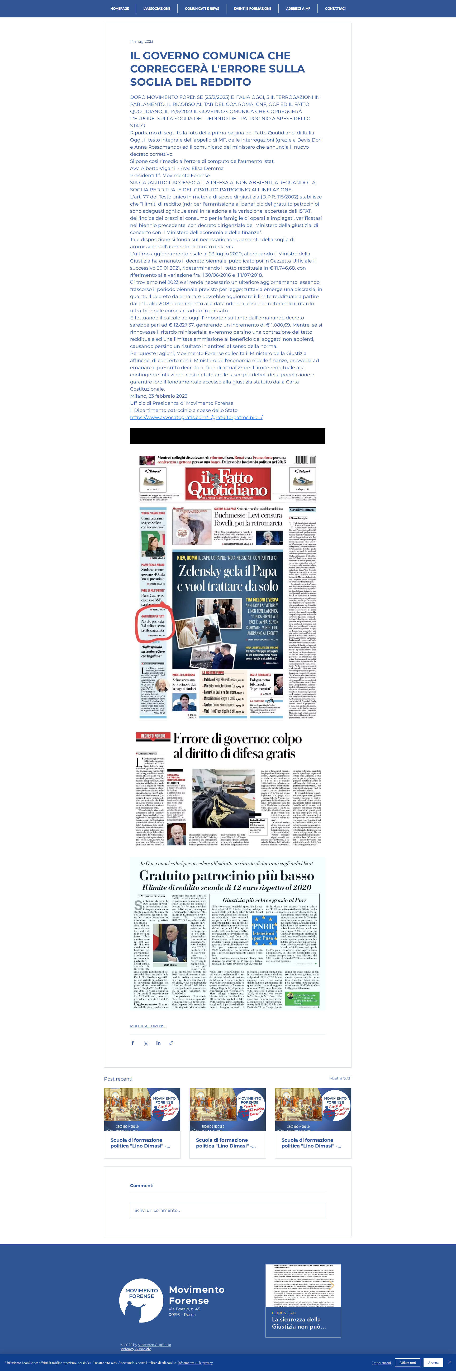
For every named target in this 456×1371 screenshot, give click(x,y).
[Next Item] (332, 1286)
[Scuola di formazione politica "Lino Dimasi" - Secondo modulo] (142, 1109)
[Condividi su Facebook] (132, 1043)
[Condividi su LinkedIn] (158, 1043)
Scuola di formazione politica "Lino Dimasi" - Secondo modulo (139, 1143)
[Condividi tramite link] (171, 1043)
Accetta (433, 1362)
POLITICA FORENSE (148, 1026)
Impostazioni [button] (381, 1362)
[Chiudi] (449, 1362)
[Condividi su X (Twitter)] (145, 1043)
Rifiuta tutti (408, 1362)
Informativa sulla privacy (195, 1362)
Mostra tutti (340, 1078)
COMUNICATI (284, 1313)
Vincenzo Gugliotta (154, 1345)
